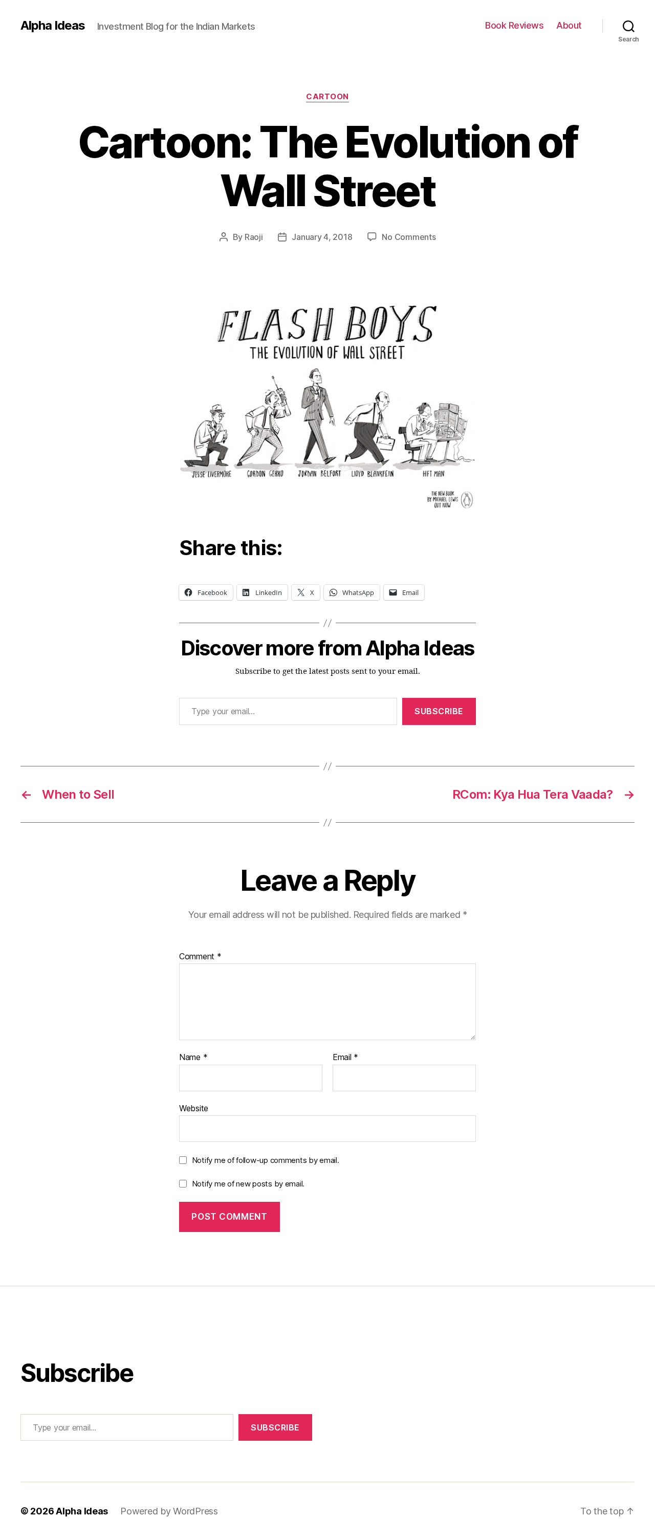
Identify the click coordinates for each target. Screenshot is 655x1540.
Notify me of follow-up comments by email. (265, 1160)
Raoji (254, 237)
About (569, 25)
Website (193, 1108)
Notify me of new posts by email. (248, 1184)
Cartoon (327, 96)
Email (345, 1057)
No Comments (408, 237)
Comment (200, 956)
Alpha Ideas (52, 25)
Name (193, 1057)
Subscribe (439, 711)
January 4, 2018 (322, 237)
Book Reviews (514, 25)
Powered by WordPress (169, 1511)
